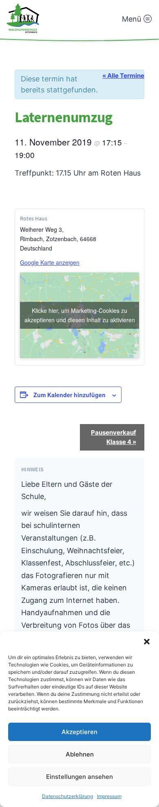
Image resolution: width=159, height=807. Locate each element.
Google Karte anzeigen (50, 262)
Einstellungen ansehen (79, 777)
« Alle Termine (123, 75)
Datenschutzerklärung (67, 796)
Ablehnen (80, 754)
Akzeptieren (79, 732)
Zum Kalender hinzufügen (69, 395)
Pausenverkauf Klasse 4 (113, 437)
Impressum (109, 796)
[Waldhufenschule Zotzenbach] (23, 18)
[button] (147, 642)
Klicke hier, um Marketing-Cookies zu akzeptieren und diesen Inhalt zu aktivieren (79, 315)
